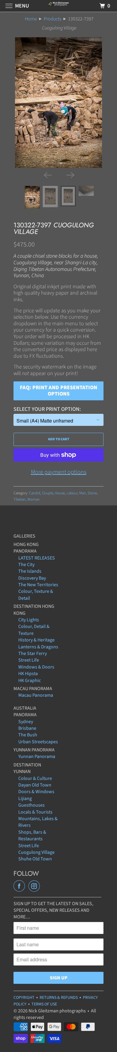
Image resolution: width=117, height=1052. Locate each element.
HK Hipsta (28, 673)
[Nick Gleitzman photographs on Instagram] (35, 886)
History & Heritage (36, 640)
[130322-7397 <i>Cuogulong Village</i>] (58, 102)
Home (31, 19)
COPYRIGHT (24, 998)
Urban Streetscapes (38, 741)
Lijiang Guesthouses (31, 801)
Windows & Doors (36, 667)
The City (26, 564)
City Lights (28, 620)
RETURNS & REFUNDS (59, 998)
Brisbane (27, 728)
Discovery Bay (32, 578)
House (60, 493)
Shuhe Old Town (35, 859)
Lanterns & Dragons (38, 647)
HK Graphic (29, 680)
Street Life (28, 660)
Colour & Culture (35, 778)
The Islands (29, 571)
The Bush (27, 735)
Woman (33, 499)
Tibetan (20, 499)
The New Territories (38, 584)
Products (52, 19)
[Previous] (47, 174)
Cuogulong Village (36, 852)
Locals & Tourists (35, 812)
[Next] (69, 174)
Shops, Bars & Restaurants (32, 835)
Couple (47, 493)
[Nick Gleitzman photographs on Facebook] (20, 886)
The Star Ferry (32, 653)
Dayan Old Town (34, 785)
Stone (92, 493)
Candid (34, 493)
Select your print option (47, 409)
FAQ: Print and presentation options (58, 391)
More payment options (58, 472)
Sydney (25, 721)
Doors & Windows (36, 791)
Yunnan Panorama (36, 756)
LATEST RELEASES (36, 558)
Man (82, 493)
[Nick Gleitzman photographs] (58, 6)
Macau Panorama (35, 695)
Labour (72, 493)
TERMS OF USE (44, 1004)
